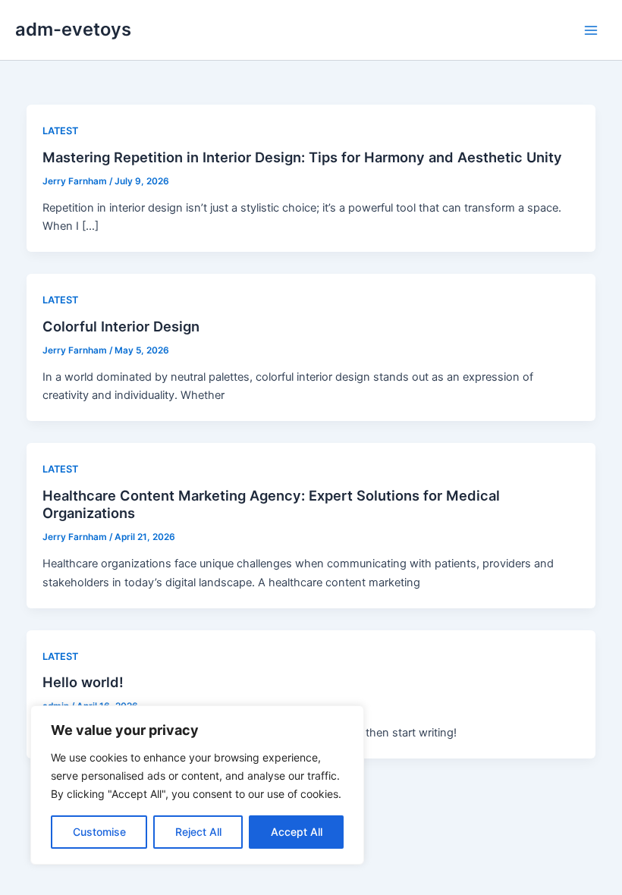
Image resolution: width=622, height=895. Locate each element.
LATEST (60, 131)
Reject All (198, 831)
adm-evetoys (73, 29)
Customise (99, 831)
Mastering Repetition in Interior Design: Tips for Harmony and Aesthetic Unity (302, 157)
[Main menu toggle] (591, 30)
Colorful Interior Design (120, 326)
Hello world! (83, 682)
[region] (197, 785)
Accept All (296, 831)
